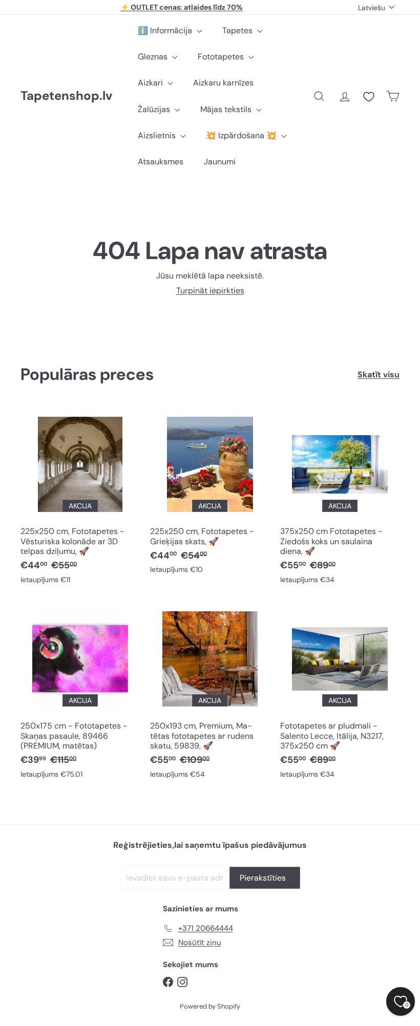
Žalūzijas (155, 109)
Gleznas (154, 56)
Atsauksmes (160, 161)
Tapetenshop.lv (66, 96)
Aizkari (151, 82)
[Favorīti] (369, 96)
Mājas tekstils (227, 109)
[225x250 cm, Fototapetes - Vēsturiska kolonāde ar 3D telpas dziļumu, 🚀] (80, 499)
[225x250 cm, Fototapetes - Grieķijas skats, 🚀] (209, 494)
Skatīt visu (379, 374)
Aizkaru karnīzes (223, 82)
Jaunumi (220, 161)
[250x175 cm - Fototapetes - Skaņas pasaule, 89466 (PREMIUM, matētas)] (80, 693)
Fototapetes (222, 56)
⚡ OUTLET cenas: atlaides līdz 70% (181, 7)
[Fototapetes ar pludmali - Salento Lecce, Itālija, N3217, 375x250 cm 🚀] (340, 693)
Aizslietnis (158, 135)
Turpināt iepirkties (210, 290)
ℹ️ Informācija (166, 30)
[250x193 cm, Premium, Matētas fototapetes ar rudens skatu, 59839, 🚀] (209, 693)
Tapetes (238, 30)
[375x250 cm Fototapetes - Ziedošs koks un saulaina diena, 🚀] (340, 499)
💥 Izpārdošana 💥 (242, 135)
